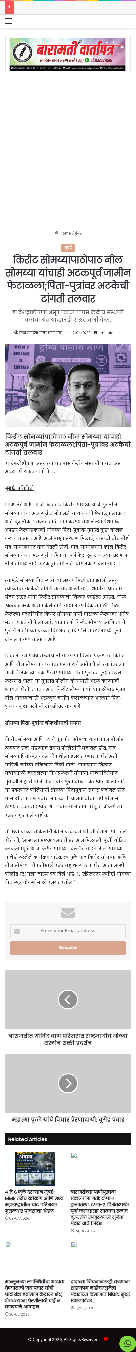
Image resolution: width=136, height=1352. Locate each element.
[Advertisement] (68, 146)
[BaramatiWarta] (68, 52)
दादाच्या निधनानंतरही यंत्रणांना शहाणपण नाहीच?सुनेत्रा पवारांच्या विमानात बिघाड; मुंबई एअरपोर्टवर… (100, 1291)
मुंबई (78, 233)
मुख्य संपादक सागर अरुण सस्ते (40, 333)
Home (65, 233)
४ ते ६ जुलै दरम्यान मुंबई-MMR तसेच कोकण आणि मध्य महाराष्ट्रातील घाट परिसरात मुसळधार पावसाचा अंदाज (34, 1201)
